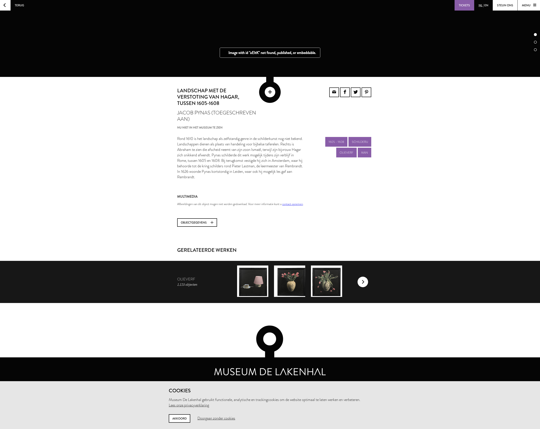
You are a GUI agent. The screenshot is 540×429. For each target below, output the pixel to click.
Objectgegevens (194, 222)
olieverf (346, 152)
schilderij (360, 142)
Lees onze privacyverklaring (189, 405)
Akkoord (179, 418)
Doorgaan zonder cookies (216, 418)
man (364, 152)
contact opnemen (292, 204)
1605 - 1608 (336, 142)
